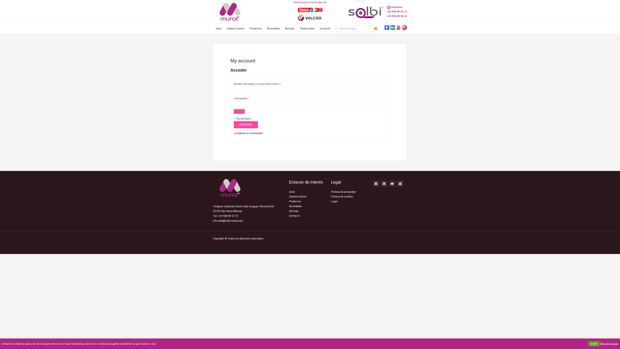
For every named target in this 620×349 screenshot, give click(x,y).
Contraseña (247, 98)
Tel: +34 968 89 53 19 (225, 215)
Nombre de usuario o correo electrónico (263, 83)
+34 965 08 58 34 (397, 16)
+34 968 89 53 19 (397, 11)
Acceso (246, 124)
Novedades (273, 28)
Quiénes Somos (235, 28)
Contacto (325, 28)
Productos (256, 28)
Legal (334, 201)
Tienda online (307, 28)
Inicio (219, 28)
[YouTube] (392, 184)
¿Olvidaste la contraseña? (248, 133)
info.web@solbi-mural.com (228, 220)
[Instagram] (400, 184)
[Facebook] (376, 184)
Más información (609, 343)
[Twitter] (384, 184)
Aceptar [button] (594, 344)
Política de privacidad (343, 191)
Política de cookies (342, 196)
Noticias (289, 28)
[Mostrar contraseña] (239, 111)
